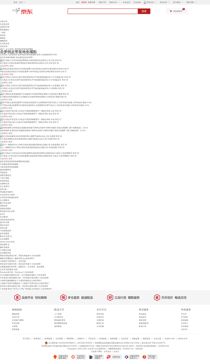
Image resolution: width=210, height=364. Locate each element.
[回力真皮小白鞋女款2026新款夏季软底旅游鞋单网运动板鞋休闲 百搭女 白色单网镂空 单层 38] (39, 153)
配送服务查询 (59, 320)
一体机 (3, 32)
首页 (2, 49)
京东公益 (157, 339)
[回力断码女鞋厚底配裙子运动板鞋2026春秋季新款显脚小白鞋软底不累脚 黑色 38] (34, 94)
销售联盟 (113, 339)
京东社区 (124, 339)
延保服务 (184, 320)
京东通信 (184, 326)
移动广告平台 (13, 289)
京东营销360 (46, 289)
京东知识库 (4, 24)
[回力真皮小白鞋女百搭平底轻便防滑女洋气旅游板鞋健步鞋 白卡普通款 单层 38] (33, 85)
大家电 (15, 326)
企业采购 (137, 2)
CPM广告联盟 (25, 289)
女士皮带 (9, 49)
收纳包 (3, 35)
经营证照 (139, 349)
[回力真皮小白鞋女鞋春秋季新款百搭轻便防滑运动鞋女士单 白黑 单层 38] (30, 60)
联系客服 (15, 329)
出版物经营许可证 (86, 346)
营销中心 (81, 339)
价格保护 (142, 317)
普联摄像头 (4, 30)
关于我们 (26, 339)
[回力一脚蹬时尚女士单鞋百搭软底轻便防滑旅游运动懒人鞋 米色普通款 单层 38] (33, 144)
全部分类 (3, 21)
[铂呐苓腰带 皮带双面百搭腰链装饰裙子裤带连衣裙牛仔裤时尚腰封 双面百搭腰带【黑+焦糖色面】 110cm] (44, 128)
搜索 (144, 11)
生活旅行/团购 (18, 320)
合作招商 (59, 339)
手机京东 (150, 2)
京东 (32, 12)
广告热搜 (3, 289)
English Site (170, 339)
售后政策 (142, 314)
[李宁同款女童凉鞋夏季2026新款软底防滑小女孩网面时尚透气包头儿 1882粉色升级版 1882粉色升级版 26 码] (45, 102)
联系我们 (37, 339)
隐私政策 (146, 339)
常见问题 (15, 323)
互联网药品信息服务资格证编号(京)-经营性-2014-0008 (117, 343)
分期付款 (100, 320)
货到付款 (100, 314)
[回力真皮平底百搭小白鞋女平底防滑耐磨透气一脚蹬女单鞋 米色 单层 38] (30, 111)
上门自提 (58, 314)
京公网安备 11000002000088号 (61, 343)
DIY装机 (184, 317)
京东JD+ (184, 329)
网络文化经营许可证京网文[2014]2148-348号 (115, 346)
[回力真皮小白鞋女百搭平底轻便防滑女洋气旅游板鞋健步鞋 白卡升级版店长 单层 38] (35, 77)
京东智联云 (36, 289)
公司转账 (100, 326)
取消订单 (142, 326)
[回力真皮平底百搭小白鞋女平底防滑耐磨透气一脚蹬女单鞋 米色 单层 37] (30, 119)
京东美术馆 (4, 43)
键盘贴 (3, 38)
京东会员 (126, 2)
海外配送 (58, 326)
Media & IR (182, 339)
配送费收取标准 (60, 323)
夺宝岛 (184, 314)
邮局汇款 (100, 323)
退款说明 (142, 320)
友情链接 (103, 339)
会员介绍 (15, 317)
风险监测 (135, 339)
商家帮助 (70, 339)
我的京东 (113, 2)
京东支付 (107, 351)
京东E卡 (184, 323)
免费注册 (91, 2)
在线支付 (100, 317)
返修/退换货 (144, 323)
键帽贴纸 (3, 41)
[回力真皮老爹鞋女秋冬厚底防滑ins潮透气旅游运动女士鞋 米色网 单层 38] (31, 136)
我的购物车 (177, 11)
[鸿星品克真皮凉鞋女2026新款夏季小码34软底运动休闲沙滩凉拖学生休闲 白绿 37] (34, 69)
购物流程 (15, 314)
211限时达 (58, 317)
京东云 (116, 351)
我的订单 (102, 2)
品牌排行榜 (4, 27)
